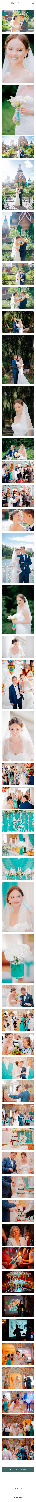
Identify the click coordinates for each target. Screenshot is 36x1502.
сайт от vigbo (18, 1497)
